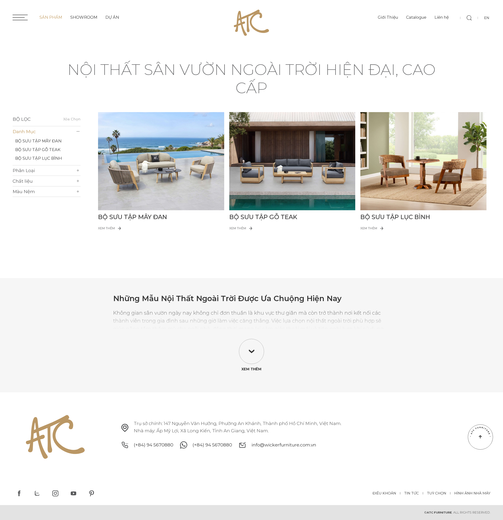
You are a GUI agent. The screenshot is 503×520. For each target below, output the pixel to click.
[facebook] (19, 493)
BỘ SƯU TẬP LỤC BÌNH (38, 158)
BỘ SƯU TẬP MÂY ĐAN (38, 140)
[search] (469, 18)
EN (486, 18)
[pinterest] (91, 493)
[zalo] (37, 493)
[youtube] (73, 493)
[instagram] (55, 493)
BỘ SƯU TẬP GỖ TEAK (38, 149)
